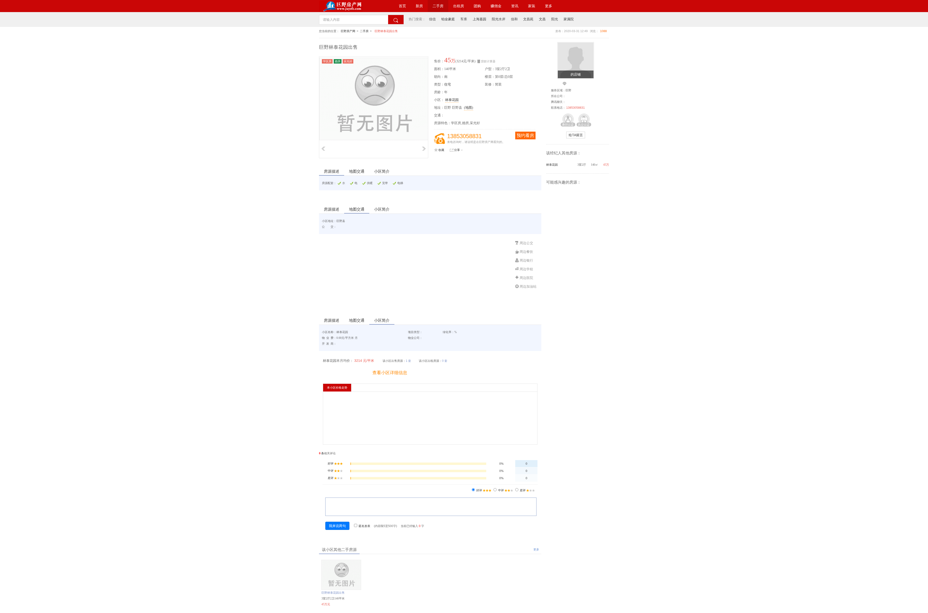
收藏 (441, 150)
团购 (477, 6)
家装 (531, 6)
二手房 (438, 6)
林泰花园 (452, 100)
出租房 (458, 6)
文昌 (542, 19)
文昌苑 (528, 19)
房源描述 (331, 171)
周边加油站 (528, 286)
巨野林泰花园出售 (386, 31)
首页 (402, 6)
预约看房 (525, 135)
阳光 (554, 19)
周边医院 (526, 278)
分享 (457, 150)
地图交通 (356, 171)
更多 (548, 6)
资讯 (514, 6)
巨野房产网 (348, 31)
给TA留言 (576, 135)
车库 (463, 19)
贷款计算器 (488, 61)
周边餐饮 (526, 252)
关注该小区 (346, 372)
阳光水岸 (498, 19)
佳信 (432, 19)
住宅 (447, 84)
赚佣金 (496, 6)
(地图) (468, 107)
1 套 (408, 361)
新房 (419, 6)
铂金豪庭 (448, 19)
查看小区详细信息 (389, 372)
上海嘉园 (479, 19)
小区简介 (382, 171)
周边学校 (526, 269)
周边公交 (526, 243)
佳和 (514, 19)
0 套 (444, 361)
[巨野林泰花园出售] (341, 589)
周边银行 (526, 260)
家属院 (569, 19)
